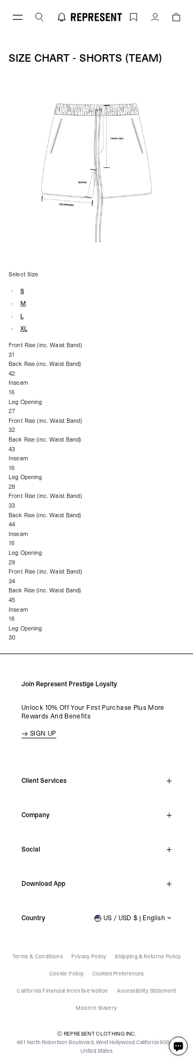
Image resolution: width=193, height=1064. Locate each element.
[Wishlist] (133, 17)
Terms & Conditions (37, 956)
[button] (176, 17)
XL (23, 329)
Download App (43, 883)
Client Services (43, 780)
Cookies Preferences (118, 973)
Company (35, 815)
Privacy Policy (88, 956)
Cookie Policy (66, 973)
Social (30, 849)
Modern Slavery (96, 1007)
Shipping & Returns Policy (148, 956)
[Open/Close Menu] (17, 17)
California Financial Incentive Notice (62, 990)
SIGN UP (43, 733)
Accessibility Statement (146, 990)
